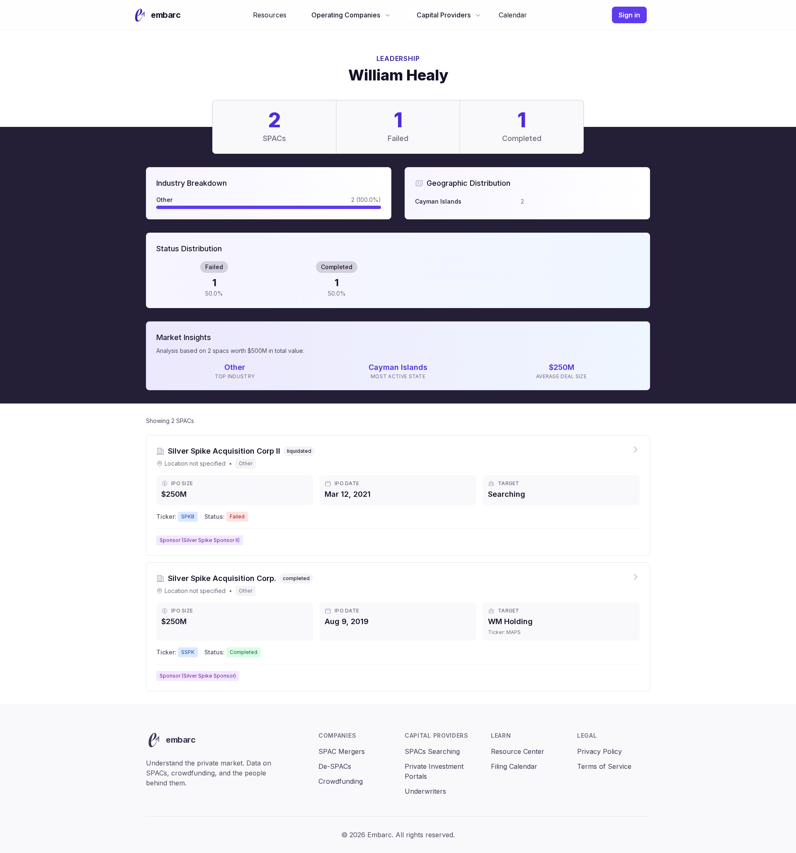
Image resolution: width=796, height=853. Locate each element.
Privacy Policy (599, 751)
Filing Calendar (514, 766)
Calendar (513, 15)
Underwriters (425, 791)
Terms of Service (604, 766)
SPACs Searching (432, 751)
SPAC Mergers (341, 751)
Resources (269, 15)
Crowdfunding (340, 781)
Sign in (629, 15)
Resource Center (517, 751)
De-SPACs (334, 766)
